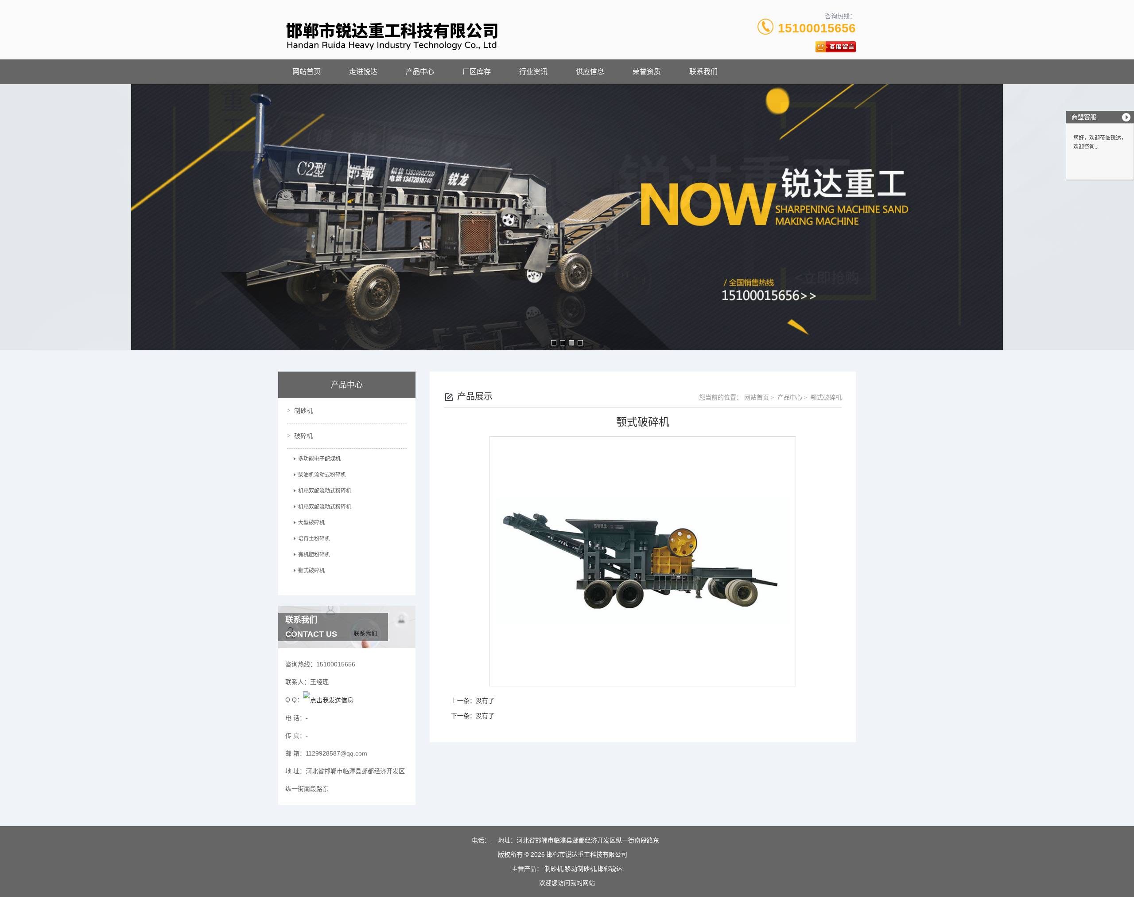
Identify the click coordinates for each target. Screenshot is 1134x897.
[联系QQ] (328, 699)
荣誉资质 (647, 71)
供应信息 (590, 71)
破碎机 (303, 435)
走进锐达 (363, 71)
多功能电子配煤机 (319, 459)
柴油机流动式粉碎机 (322, 475)
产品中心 (420, 71)
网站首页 (306, 71)
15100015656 (817, 28)
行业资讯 (533, 71)
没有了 (485, 700)
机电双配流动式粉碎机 (324, 491)
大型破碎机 (311, 523)
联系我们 (703, 71)
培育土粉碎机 (314, 539)
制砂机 (303, 410)
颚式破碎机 (311, 571)
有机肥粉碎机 (314, 555)
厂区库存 (476, 71)
